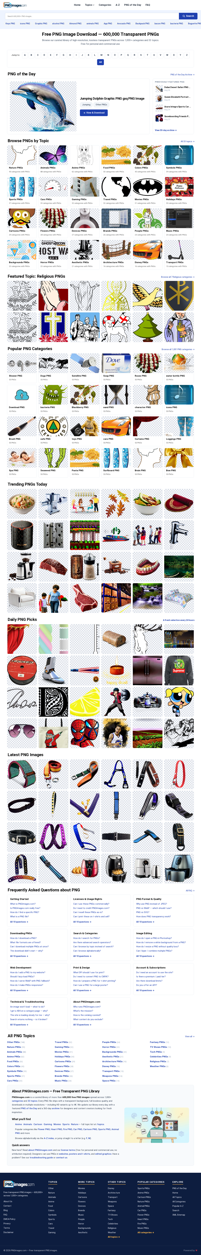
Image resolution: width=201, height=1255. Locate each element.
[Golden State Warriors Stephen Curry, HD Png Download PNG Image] (116, 733)
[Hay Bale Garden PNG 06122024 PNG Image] (116, 639)
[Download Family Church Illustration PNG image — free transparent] (85, 327)
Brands (81, 1210)
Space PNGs (110, 1080)
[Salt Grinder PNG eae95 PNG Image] (85, 567)
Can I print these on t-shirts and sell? (91, 916)
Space (111, 1206)
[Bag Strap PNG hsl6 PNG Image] (179, 837)
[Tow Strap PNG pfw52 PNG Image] (53, 774)
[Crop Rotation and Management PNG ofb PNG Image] (147, 733)
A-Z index (49, 1138)
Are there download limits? (149, 981)
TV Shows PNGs (160, 1047)
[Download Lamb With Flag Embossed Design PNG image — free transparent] (22, 327)
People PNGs (111, 1042)
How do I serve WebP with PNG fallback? (30, 981)
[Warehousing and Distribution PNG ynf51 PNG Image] (116, 598)
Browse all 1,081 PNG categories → (178, 349)
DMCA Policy (9, 1219)
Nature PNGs (16, 1047)
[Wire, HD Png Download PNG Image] (22, 670)
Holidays (82, 1193)
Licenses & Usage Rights (87, 899)
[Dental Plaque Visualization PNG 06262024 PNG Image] (147, 567)
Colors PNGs (15, 1066)
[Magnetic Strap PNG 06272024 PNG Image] (179, 806)
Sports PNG (104, 1129)
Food (50, 1206)
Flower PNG (44, 1129)
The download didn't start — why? (26, 950)
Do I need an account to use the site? (154, 972)
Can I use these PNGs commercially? (91, 904)
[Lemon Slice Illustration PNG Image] (85, 702)
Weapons (112, 1201)
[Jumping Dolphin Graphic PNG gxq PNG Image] (43, 106)
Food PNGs (15, 1061)
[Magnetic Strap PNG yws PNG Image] (22, 837)
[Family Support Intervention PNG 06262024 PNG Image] (147, 535)
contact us (61, 1157)
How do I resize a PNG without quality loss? (157, 946)
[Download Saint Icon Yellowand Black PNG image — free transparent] (116, 296)
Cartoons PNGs (65, 1061)
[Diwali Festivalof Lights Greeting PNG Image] (116, 670)
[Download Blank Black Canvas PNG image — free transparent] (85, 296)
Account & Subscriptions (151, 967)
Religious (112, 1228)
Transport (112, 1197)
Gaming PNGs (64, 1047)
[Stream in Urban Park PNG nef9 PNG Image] (147, 598)
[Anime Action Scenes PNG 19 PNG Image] (116, 702)
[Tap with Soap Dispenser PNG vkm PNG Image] (179, 535)
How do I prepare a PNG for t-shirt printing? (94, 981)
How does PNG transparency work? (153, 916)
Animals (27, 1124)
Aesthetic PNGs (112, 1056)
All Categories (179, 1201)
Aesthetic (83, 1232)
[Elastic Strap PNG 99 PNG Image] (53, 837)
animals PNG (93, 23)
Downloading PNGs (21, 933)
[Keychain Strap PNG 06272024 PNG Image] (179, 774)
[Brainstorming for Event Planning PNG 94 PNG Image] (85, 504)
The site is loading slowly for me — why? (30, 1015)
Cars (50, 1223)
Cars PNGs (14, 1080)
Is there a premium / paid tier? (151, 976)
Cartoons (82, 1197)
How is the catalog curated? (87, 1015)
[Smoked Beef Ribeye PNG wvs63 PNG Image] (85, 598)
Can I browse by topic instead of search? (93, 946)
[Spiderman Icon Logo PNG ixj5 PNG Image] (85, 733)
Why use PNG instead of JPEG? (151, 904)
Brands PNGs (64, 1076)
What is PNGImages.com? (23, 904)
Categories (105, 5)
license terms (68, 1150)
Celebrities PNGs (160, 1056)
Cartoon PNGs (144, 1197)
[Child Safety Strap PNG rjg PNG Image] (116, 806)
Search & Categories (85, 933)
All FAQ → (190, 890)
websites (63, 1154)
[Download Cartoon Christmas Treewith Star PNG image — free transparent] (147, 327)
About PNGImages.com (86, 1001)
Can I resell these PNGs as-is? (88, 912)
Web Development (20, 967)
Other (51, 1188)
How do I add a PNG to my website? (27, 972)
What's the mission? (83, 1011)
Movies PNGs (64, 1052)
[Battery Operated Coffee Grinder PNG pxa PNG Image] (22, 567)
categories (17, 1101)
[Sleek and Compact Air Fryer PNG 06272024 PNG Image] (147, 868)
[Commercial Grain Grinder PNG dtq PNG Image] (53, 504)
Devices (82, 1206)
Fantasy (112, 1210)
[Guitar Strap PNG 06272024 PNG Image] (22, 868)
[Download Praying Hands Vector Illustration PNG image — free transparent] (53, 296)
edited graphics (103, 1154)
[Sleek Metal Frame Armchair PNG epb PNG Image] (22, 598)
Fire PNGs (142, 1223)
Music (81, 1215)
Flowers (81, 1201)
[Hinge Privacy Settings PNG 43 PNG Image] (53, 535)
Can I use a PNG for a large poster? (90, 985)
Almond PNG (75, 23)
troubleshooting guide (41, 1157)
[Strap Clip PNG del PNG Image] (85, 774)
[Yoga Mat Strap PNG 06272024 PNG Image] (22, 774)
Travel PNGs (63, 1042)
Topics (88, 5)
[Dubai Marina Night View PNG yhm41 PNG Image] (179, 639)
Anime (18, 1124)
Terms (7, 1228)
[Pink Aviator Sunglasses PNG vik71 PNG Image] (22, 733)
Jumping (86, 104)
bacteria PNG (176, 23)
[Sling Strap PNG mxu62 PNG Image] (22, 806)
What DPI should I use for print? (88, 972)
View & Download (95, 112)
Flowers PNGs (64, 1066)
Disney (111, 1188)
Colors (51, 1210)
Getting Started (19, 899)
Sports (65, 1124)
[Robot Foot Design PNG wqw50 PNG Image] (53, 670)
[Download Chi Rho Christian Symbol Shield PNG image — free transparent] (179, 296)
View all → (190, 1036)
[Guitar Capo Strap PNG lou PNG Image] (147, 774)
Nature (74, 1124)
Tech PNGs (157, 1052)
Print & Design (81, 967)
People (81, 1219)
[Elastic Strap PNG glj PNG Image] (85, 837)
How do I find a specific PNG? (24, 912)
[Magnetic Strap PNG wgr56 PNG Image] (147, 806)
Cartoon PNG (90, 1129)
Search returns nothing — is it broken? (28, 1019)
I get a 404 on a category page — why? (29, 1011)
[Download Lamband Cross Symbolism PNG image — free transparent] (116, 327)
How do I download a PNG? (23, 938)
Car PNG (77, 1129)
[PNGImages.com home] (15, 5)
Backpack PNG (142, 23)
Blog (6, 1210)
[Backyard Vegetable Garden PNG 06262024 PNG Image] (85, 535)
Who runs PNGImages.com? (87, 1006)
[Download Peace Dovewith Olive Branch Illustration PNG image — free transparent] (147, 296)
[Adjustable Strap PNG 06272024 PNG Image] (53, 868)
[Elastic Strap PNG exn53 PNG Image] (116, 837)
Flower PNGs (143, 1215)
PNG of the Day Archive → (183, 74)
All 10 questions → (19, 922)
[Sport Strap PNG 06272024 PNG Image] (147, 837)
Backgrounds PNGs (114, 1052)
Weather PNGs (159, 1066)
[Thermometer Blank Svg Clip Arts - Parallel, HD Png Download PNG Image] (85, 639)
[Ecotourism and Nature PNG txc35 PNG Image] (179, 567)
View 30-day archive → (166, 130)
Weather (112, 1232)
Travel (51, 1228)
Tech (110, 1219)
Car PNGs (142, 1210)
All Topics (177, 1197)
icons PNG (25, 23)
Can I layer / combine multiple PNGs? (154, 950)
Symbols (52, 1215)
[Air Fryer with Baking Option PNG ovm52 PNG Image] (85, 868)
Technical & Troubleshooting (27, 1001)
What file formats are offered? (25, 942)
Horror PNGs (111, 1047)
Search (175, 1210)
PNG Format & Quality (148, 899)
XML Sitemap (178, 1215)
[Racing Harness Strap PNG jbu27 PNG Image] (116, 774)
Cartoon (38, 1124)
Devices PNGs (64, 1071)
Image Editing (144, 933)
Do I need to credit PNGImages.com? (91, 908)
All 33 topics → (188, 141)
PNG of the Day (132, 5)
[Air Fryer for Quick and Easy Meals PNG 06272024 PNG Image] (179, 868)
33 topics (32, 1101)
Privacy (7, 1223)
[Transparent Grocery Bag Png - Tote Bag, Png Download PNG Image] (53, 733)
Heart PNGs (143, 1219)
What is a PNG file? (19, 916)
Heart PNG (56, 1129)
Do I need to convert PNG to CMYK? (91, 976)
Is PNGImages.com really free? (25, 908)
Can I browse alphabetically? (87, 950)
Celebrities (113, 1223)
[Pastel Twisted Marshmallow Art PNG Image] (53, 639)
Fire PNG (67, 1129)
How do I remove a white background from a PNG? (161, 942)
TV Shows (113, 1215)
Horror (81, 1223)
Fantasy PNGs (159, 1042)
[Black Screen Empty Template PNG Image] (53, 702)
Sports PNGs (16, 1076)
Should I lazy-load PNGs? (22, 976)
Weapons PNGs (112, 1076)
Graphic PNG (41, 23)
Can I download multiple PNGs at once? (29, 946)
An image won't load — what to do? (27, 1006)
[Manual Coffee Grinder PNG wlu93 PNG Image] (116, 567)
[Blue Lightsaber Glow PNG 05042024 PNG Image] (85, 670)
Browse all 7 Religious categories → (178, 277)
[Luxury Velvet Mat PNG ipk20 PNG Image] (179, 504)
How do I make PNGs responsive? (26, 985)
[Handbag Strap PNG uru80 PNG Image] (85, 806)
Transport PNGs (113, 1071)
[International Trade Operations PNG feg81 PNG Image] (116, 535)
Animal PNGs (144, 1206)
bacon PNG (160, 23)
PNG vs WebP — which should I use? (154, 908)
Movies (57, 1124)
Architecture (114, 1193)
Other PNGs (101, 104)
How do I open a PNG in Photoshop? (154, 938)
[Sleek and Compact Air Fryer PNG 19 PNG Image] (116, 868)
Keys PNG (10, 23)
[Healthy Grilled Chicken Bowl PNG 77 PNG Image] (147, 504)
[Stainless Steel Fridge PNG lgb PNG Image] (147, 670)
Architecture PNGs (114, 1061)
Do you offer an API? (146, 985)
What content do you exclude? (88, 1019)
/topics (100, 1124)
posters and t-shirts (79, 1154)
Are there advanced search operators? (92, 942)
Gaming (48, 1124)
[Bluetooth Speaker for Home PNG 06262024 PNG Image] (22, 535)
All (100, 62)
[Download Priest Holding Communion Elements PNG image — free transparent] (179, 327)
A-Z (118, 5)
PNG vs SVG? (142, 912)
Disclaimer (9, 1232)
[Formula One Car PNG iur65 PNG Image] (147, 702)
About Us (8, 1201)
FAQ (148, 5)
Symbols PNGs (17, 1071)
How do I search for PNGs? (86, 938)
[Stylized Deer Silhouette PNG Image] (147, 639)
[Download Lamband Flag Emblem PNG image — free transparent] (22, 296)
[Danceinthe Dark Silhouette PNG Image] (179, 733)
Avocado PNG (124, 23)
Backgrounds (84, 1228)
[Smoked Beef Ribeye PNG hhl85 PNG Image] (53, 567)
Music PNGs (63, 1080)
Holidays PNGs (64, 1056)
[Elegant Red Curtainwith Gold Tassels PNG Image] (22, 639)
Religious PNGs (159, 1061)
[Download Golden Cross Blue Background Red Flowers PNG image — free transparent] (53, 327)
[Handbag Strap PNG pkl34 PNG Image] (53, 806)
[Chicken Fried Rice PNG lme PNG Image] (22, 504)
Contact (7, 1206)
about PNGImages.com (40, 1150)
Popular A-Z (177, 1206)
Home (77, 5)
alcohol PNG (58, 23)
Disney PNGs (111, 1066)
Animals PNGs (16, 1052)
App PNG (108, 23)
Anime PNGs (15, 1056)
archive (55, 1108)
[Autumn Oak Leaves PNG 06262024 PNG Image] (116, 504)
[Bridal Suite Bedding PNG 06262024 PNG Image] (179, 598)
